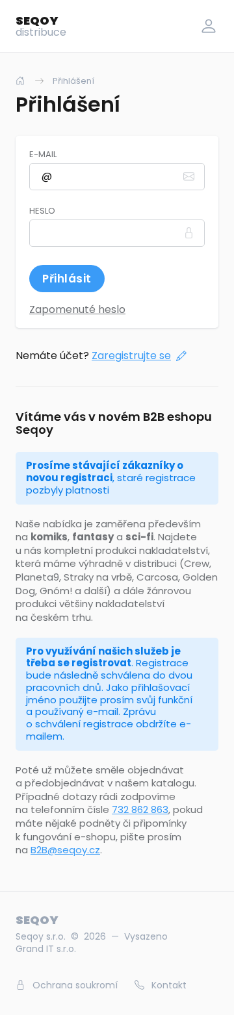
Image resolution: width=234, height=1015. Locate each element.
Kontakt (168, 985)
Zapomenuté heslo (77, 309)
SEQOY (41, 26)
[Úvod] (20, 81)
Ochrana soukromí (74, 985)
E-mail (43, 154)
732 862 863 (140, 809)
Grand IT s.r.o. (46, 948)
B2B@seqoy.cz (65, 850)
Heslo (42, 211)
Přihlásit (67, 278)
